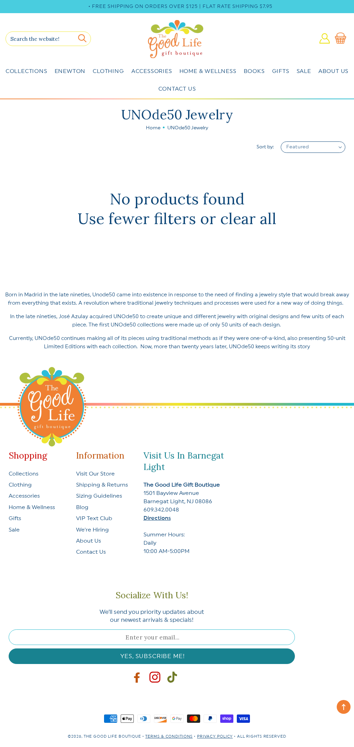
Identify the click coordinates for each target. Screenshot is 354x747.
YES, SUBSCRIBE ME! (152, 656)
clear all (248, 218)
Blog (82, 507)
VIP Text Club (94, 518)
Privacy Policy (215, 736)
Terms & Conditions (169, 736)
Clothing (108, 71)
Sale (304, 71)
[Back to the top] (344, 707)
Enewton (70, 71)
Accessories (151, 71)
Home (153, 128)
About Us (333, 71)
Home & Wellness (207, 71)
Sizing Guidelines (99, 496)
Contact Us (177, 89)
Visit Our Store (95, 474)
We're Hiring (92, 530)
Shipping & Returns (102, 485)
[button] (342, 38)
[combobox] (48, 38)
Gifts (280, 71)
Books (254, 71)
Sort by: (265, 147)
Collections (26, 71)
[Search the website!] (82, 38)
